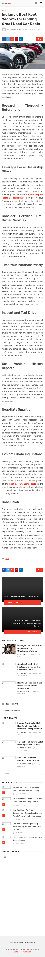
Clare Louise (25, 764)
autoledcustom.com (22, 952)
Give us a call (16, 943)
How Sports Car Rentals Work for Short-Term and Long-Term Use (27, 800)
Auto (4, 10)
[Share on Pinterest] (16, 39)
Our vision (30, 943)
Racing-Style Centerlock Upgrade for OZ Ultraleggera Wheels (29, 648)
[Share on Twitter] (8, 39)
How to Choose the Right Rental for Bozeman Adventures (29, 686)
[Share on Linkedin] (21, 39)
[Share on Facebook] (4, 39)
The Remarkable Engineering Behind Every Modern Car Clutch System (26, 827)
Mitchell (24, 654)
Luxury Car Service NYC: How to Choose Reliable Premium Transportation (29, 726)
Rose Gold (24, 692)
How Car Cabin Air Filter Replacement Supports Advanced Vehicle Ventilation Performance (27, 813)
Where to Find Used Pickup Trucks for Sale (28, 759)
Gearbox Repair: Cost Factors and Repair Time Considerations (29, 667)
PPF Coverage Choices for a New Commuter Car (27, 838)
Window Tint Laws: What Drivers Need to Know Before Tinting (26, 788)
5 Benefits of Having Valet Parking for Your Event (30, 743)
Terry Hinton (16, 29)
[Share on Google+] (12, 39)
